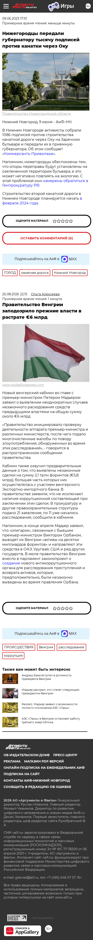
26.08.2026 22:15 (14, 294)
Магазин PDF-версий (44, 761)
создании (11, 563)
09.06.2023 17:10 (14, 18)
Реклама (12, 761)
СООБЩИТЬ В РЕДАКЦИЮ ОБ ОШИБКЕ (37, 787)
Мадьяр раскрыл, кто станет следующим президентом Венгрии (50, 691)
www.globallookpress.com (23, 385)
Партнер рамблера (42, 918)
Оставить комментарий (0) (46, 238)
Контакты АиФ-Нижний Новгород (37, 780)
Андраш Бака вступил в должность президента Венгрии (47, 677)
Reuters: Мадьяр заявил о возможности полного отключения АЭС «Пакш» (49, 705)
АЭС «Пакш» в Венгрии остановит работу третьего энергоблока (51, 720)
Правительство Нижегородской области (36, 114)
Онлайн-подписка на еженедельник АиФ (44, 768)
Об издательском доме (27, 755)
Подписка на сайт (22, 774)
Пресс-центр (65, 755)
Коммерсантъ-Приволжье (28, 154)
